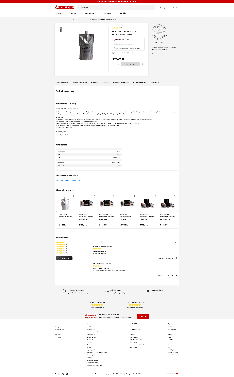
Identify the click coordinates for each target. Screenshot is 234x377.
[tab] (97, 242)
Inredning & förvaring (173, 350)
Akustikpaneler (172, 329)
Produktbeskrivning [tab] (66, 103)
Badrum (170, 332)
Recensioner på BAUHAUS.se (137, 345)
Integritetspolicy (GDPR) (136, 339)
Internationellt (133, 347)
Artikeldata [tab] (61, 144)
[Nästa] (177, 211)
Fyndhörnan (171, 327)
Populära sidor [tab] (172, 324)
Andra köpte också (62, 82)
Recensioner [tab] (62, 237)
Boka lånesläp (58, 334)
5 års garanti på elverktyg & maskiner (97, 352)
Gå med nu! (143, 316)
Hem (56, 20)
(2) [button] (66, 244)
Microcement (82, 20)
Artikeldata (94, 82)
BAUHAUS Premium (60, 332)
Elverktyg (170, 339)
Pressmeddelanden (135, 327)
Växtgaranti (90, 357)
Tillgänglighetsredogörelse (94, 365)
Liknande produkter (139, 82)
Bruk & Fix (73, 20)
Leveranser (90, 342)
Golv (169, 347)
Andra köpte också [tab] (65, 91)
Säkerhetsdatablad (92, 360)
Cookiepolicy (133, 342)
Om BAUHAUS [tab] (133, 324)
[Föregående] (56, 211)
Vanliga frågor (91, 334)
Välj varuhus (128, 44)
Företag (73, 13)
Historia (132, 332)
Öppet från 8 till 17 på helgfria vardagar (78, 293)
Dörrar (169, 337)
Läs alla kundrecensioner (97, 307)
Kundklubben (89, 13)
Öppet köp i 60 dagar (93, 355)
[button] (64, 258)
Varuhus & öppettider (93, 332)
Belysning (170, 334)
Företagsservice (59, 329)
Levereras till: (120, 44)
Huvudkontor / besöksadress (138, 350)
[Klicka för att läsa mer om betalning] (173, 374)
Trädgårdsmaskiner (173, 352)
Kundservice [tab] (90, 324)
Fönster (170, 345)
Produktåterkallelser (92, 362)
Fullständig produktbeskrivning (159, 49)
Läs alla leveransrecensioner (135, 307)
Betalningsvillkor (91, 337)
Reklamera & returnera (157, 293)
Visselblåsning (91, 329)
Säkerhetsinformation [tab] (67, 175)
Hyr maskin (58, 337)
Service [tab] (57, 324)
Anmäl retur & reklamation (94, 345)
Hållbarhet (132, 334)
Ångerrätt (89, 347)
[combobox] (116, 7)
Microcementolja (159, 54)
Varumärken (123, 13)
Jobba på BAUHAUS (135, 337)
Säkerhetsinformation (121, 82)
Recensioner (154, 82)
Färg (169, 342)
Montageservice (59, 327)
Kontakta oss (90, 327)
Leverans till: (120, 39)
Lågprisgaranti (91, 350)
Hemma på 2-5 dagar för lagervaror (119, 293)
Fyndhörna (107, 13)
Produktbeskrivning (80, 82)
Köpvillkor (90, 339)
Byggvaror (64, 20)
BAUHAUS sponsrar (135, 329)
